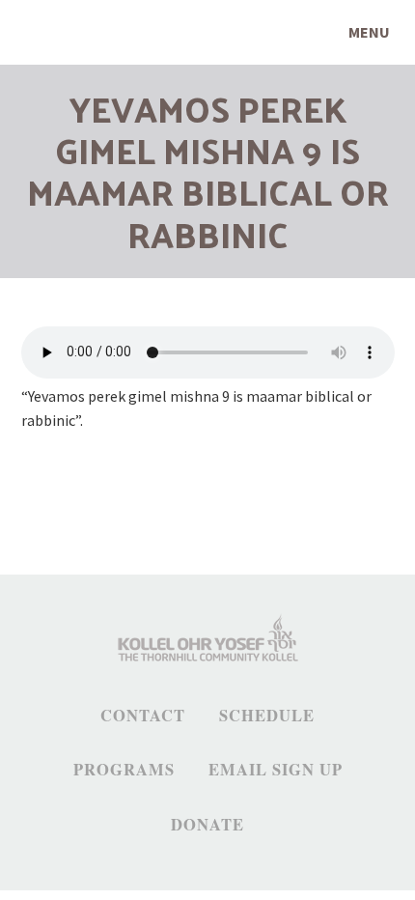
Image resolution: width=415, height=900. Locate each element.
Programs (124, 769)
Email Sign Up (275, 769)
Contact (142, 715)
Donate (207, 824)
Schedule (267, 715)
